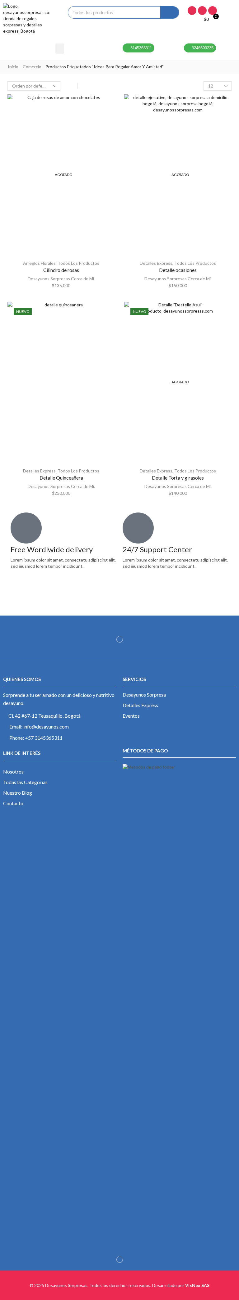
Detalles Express (156, 263)
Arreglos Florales (39, 263)
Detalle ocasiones (178, 270)
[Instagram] (202, 10)
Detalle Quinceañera (61, 478)
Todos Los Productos (78, 263)
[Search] (169, 12)
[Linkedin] (212, 10)
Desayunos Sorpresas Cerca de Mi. (61, 278)
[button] (59, 48)
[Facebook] (192, 10)
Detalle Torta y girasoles (178, 478)
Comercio (32, 66)
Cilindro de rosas (61, 270)
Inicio (13, 66)
